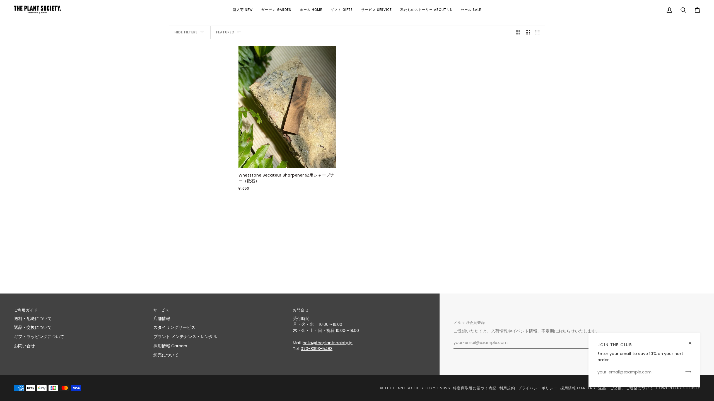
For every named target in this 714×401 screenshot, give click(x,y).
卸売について (165, 355)
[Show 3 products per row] (528, 32)
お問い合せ (24, 346)
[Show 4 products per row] (539, 32)
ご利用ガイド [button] (26, 310)
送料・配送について (33, 318)
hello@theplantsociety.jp (328, 343)
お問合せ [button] (301, 310)
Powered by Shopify (678, 388)
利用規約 (507, 388)
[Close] (692, 340)
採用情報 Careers (170, 346)
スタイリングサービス (174, 327)
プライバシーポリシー (538, 388)
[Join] (686, 371)
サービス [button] (161, 310)
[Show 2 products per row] (518, 32)
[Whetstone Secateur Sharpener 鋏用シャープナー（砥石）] (287, 107)
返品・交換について (33, 327)
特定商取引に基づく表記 (474, 388)
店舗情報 (161, 318)
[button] (243, 10)
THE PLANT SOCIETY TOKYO (412, 388)
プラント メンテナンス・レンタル (185, 336)
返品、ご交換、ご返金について (625, 388)
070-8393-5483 (316, 348)
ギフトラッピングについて (39, 336)
